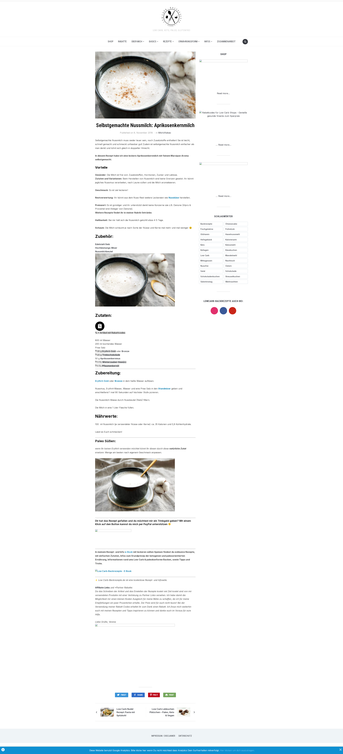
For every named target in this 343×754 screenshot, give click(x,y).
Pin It (155, 695)
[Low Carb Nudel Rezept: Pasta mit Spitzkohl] (107, 712)
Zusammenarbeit (226, 41)
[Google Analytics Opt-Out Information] (3, 750)
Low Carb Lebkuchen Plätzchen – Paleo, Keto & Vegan (162, 712)
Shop (110, 41)
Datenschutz (185, 736)
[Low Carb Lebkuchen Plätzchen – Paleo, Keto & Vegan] (183, 712)
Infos (207, 41)
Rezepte (167, 41)
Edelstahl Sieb (102, 244)
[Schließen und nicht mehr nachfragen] (340, 750)
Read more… (223, 93)
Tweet (123, 695)
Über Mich (136, 41)
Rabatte (122, 41)
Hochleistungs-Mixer (106, 248)
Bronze (125, 351)
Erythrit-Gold (109, 351)
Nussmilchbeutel (104, 251)
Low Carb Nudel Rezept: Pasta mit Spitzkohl (126, 712)
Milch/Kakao (164, 132)
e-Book (129, 552)
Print (171, 695)
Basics (152, 41)
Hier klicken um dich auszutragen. (237, 750)
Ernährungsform (188, 41)
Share (140, 695)
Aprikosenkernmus (110, 358)
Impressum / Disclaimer (163, 736)
